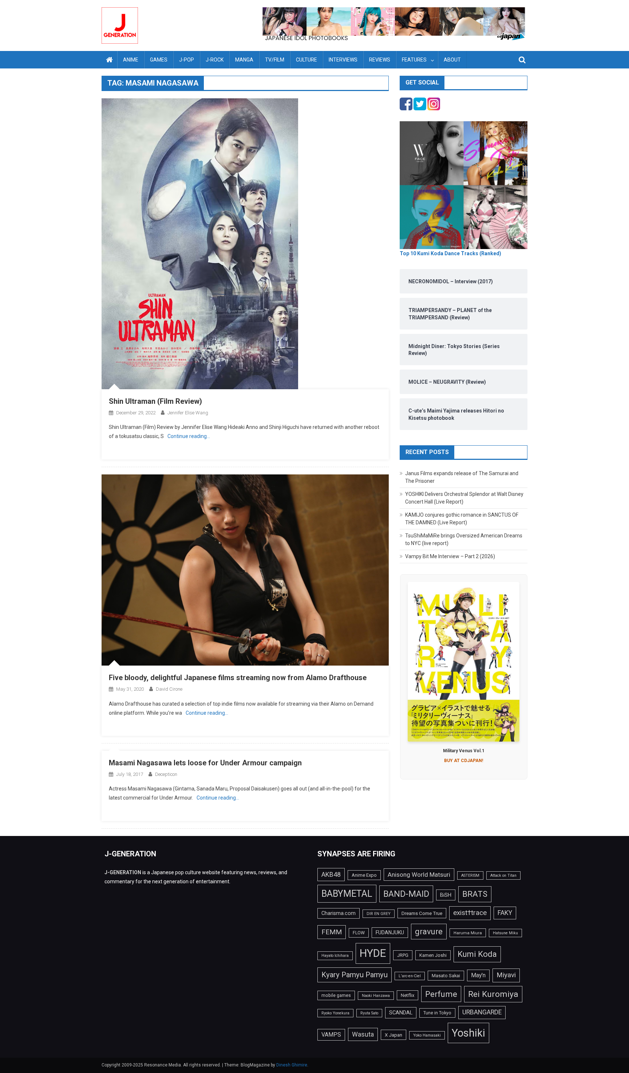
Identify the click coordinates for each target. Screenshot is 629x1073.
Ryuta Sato (369, 1013)
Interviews (343, 60)
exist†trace (470, 913)
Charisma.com (338, 913)
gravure (429, 931)
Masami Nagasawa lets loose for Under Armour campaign (205, 762)
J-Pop (186, 60)
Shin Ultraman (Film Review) (155, 401)
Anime (130, 60)
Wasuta (363, 1034)
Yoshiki (468, 1033)
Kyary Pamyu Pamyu (354, 974)
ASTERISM (470, 875)
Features (414, 60)
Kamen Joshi (433, 955)
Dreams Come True (421, 913)
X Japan (393, 1035)
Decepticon (166, 774)
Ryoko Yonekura (335, 1013)
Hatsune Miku (505, 933)
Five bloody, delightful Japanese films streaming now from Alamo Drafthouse (238, 677)
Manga (244, 60)
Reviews (379, 60)
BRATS (474, 894)
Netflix (407, 995)
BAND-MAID (406, 894)
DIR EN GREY (379, 913)
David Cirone (169, 689)
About (452, 60)
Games (158, 60)
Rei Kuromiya (493, 994)
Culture (306, 60)
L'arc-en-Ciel (410, 976)
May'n (478, 975)
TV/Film (274, 60)
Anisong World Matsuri (419, 874)
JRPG (402, 955)
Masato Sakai (446, 975)
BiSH (445, 895)
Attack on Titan (503, 875)
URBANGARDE (482, 1012)
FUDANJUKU (390, 932)
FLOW (359, 932)
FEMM (331, 932)
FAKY (505, 912)
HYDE (373, 953)
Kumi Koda (477, 954)
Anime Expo (364, 875)
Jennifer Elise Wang (187, 412)
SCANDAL (400, 1012)
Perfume (441, 994)
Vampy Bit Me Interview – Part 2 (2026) (450, 556)
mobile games (336, 995)
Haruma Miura (468, 932)
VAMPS (331, 1034)
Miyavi (506, 975)
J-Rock (214, 60)
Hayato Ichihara (335, 955)
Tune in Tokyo (437, 1012)
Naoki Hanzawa (376, 995)
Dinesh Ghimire (291, 1065)
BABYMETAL (346, 893)
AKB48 (331, 874)
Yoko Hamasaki (427, 1035)
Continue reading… (188, 436)
